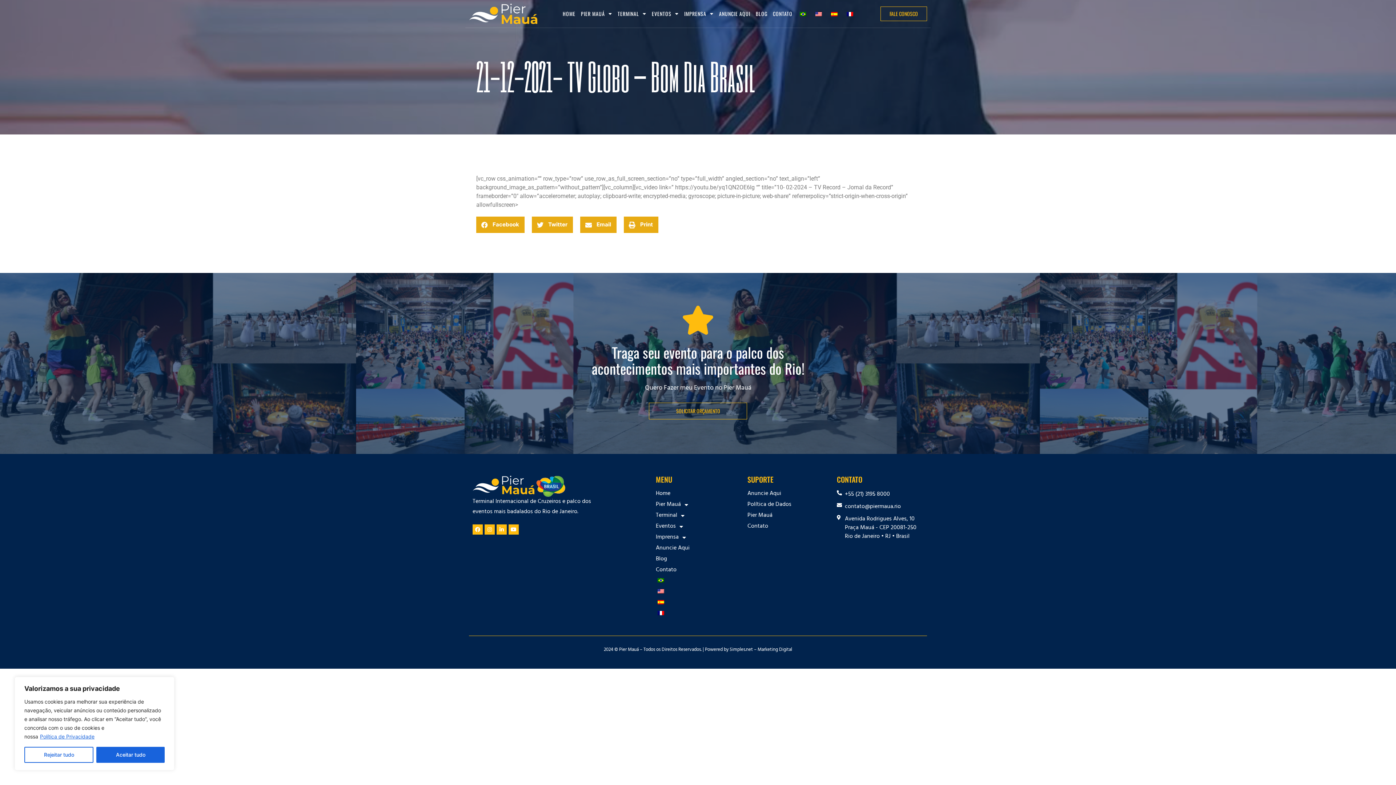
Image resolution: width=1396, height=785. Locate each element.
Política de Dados (769, 504)
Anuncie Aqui (734, 13)
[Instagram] (490, 529)
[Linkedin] (502, 529)
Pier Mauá (760, 515)
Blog (761, 13)
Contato (783, 13)
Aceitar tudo (130, 755)
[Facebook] (478, 529)
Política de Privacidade (67, 736)
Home (569, 13)
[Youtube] (514, 529)
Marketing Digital (775, 650)
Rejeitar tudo (59, 755)
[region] (94, 723)
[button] (500, 225)
